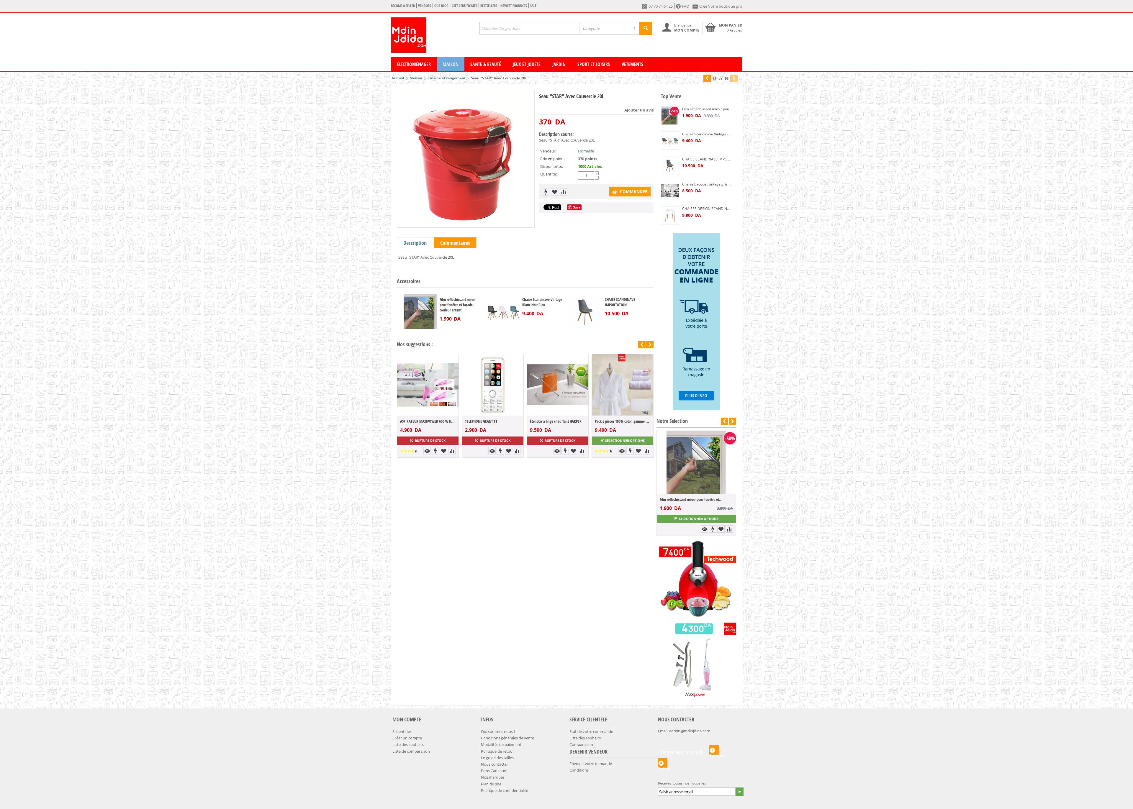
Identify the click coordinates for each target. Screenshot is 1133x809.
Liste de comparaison (411, 751)
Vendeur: (548, 151)
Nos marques (493, 777)
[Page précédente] (707, 78)
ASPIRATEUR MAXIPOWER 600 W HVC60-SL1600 (428, 421)
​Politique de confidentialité (504, 790)
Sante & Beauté (485, 64)
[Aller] (739, 791)
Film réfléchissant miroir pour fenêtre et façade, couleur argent (458, 305)
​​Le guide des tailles (497, 757)
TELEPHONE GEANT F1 (481, 421)
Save (576, 207)
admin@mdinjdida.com (689, 730)
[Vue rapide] (427, 450)
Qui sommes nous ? (498, 731)
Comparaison (581, 744)
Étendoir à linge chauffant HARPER (556, 421)
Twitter (662, 767)
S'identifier (401, 731)
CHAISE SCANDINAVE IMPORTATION (620, 302)
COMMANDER (634, 191)
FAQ (685, 6)
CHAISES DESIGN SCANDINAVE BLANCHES (707, 208)
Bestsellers (488, 5)
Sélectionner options (625, 440)
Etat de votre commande (591, 731)
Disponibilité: (551, 166)
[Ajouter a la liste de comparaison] (563, 192)
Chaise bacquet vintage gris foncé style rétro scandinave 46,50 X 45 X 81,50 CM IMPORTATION (707, 184)
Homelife (586, 151)
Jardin (559, 64)
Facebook (714, 754)
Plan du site (491, 784)
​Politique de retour (497, 751)
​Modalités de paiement (501, 744)
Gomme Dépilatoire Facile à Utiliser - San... (691, 499)
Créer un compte (407, 738)
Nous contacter (494, 764)
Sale (533, 5)
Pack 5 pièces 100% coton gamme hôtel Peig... (622, 421)
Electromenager (414, 64)
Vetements (632, 64)
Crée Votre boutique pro (720, 6)
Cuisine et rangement (447, 78)
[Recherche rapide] (645, 28)
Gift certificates (464, 5)
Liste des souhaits (408, 744)
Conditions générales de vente (507, 738)
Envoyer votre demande (590, 763)
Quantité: (548, 174)
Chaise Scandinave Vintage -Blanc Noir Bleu (543, 302)
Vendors (424, 5)
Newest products (513, 5)
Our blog (441, 5)
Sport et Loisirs (593, 64)
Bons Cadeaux (493, 770)
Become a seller (403, 5)
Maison (451, 64)
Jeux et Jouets (527, 64)
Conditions (579, 770)
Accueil (398, 78)
